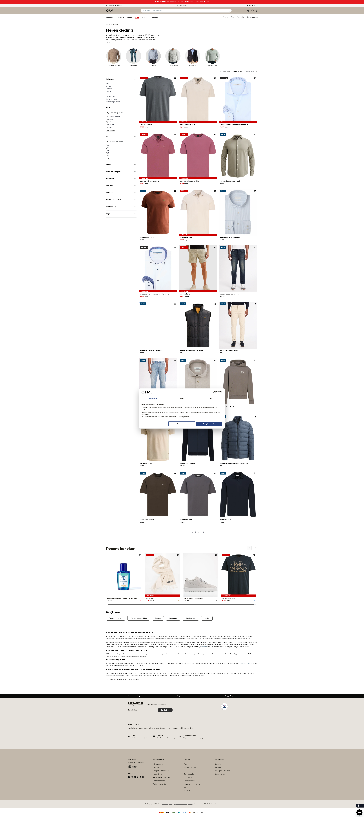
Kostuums (109, 94)
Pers (185, 787)
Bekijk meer (110, 130)
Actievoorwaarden (160, 784)
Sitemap (190, 804)
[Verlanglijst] (252, 10)
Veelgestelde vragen (161, 771)
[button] (252, 10)
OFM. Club (157, 767)
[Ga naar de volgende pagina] (207, 532)
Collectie (109, 17)
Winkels (240, 17)
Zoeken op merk (116, 113)
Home (107, 24)
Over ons (187, 759)
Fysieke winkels (182, 5)
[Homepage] (110, 10)
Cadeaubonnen (159, 781)
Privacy (171, 804)
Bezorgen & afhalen (222, 771)
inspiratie (204, 647)
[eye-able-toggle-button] (362, 806)
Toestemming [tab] (153, 398)
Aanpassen (180, 424)
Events (225, 17)
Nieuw (129, 17)
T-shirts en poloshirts (113, 102)
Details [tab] (182, 398)
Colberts (109, 89)
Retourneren (220, 774)
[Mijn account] (248, 10)
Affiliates (187, 791)
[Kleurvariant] (140, 600)
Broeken (109, 86)
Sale (137, 17)
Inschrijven (165, 710)
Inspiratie (120, 17)
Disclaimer (165, 804)
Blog (232, 17)
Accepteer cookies (209, 424)
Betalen (218, 767)
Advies (144, 17)
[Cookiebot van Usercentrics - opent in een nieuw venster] (214, 392)
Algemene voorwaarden (180, 804)
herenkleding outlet (245, 663)
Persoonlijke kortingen (161, 777)
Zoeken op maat (116, 141)
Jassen (108, 91)
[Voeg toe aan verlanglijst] (175, 78)
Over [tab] (210, 398)
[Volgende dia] (255, 548)
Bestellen (218, 764)
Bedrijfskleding (189, 781)
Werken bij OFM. (190, 767)
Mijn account (158, 764)
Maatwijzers (157, 774)
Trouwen (154, 17)
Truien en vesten (111, 99)
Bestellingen (219, 759)
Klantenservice (252, 17)
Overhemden (110, 96)
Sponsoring (188, 777)
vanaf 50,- (115, 5)
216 (203, 532)
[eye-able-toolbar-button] (358, 806)
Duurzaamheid (190, 774)
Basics (108, 83)
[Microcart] (257, 10)
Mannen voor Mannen (192, 784)
